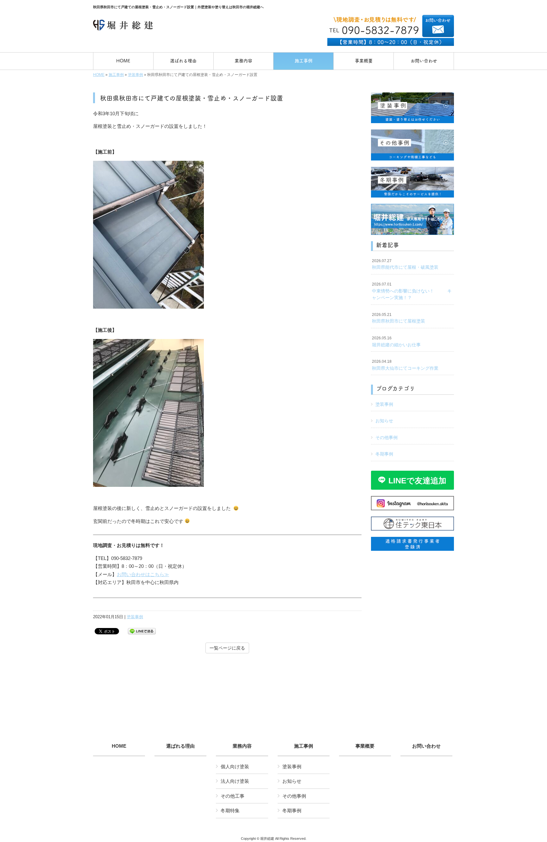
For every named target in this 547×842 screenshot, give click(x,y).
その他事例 (386, 437)
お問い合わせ (426, 746)
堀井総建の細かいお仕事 (396, 341)
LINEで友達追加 (417, 480)
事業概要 (364, 746)
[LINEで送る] (142, 630)
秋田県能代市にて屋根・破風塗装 (405, 264)
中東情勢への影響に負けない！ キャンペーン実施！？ (412, 291)
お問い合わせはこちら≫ (143, 574)
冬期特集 (230, 810)
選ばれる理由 (180, 746)
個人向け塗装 (235, 766)
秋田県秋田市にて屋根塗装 (398, 318)
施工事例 (116, 74)
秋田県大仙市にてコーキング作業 (405, 365)
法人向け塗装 (235, 781)
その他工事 (232, 796)
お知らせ (384, 420)
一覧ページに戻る (227, 647)
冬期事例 (384, 453)
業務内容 (242, 746)
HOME (98, 74)
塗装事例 (135, 74)
